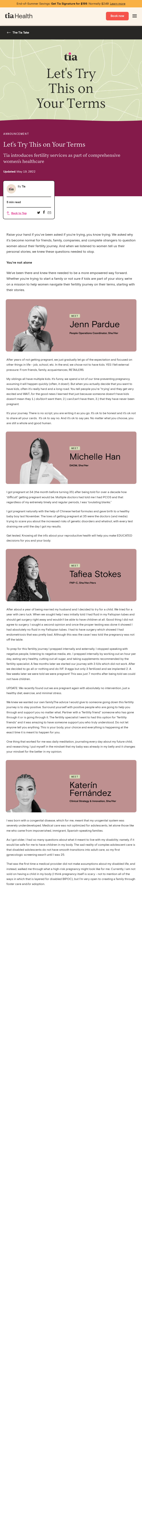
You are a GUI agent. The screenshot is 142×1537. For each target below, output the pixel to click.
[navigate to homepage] (18, 16)
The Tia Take (21, 33)
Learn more (117, 4)
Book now (117, 16)
